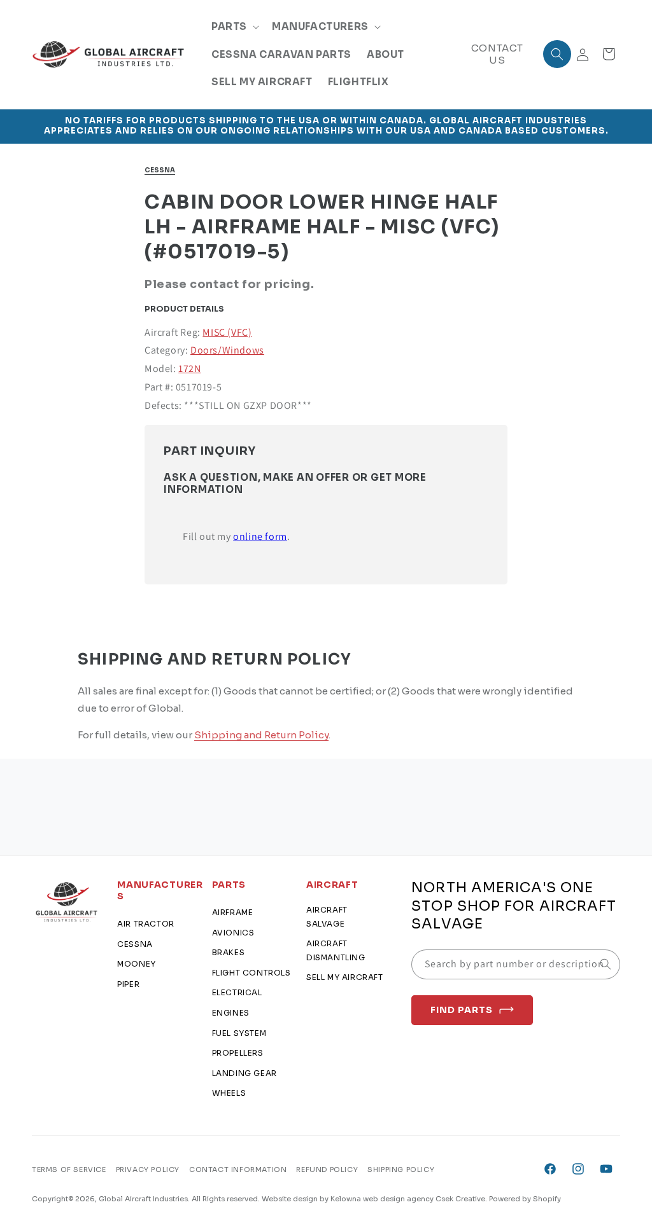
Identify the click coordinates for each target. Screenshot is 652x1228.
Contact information (238, 1169)
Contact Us (497, 54)
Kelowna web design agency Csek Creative (407, 1198)
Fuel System (239, 1033)
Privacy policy (148, 1169)
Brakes (228, 952)
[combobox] (516, 964)
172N (189, 368)
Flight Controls (251, 972)
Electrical (237, 992)
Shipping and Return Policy (261, 735)
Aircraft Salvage (327, 916)
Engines (231, 1013)
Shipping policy (400, 1169)
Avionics (233, 932)
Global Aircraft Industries (143, 1198)
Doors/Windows (227, 350)
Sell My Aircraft (344, 977)
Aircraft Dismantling (335, 950)
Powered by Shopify (525, 1198)
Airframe (232, 912)
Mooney (136, 964)
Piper (128, 984)
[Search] (606, 964)
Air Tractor (145, 923)
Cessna (160, 170)
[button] (234, 27)
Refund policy (327, 1169)
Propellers (238, 1053)
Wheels (229, 1093)
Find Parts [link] (461, 1010)
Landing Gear (244, 1073)
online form (260, 536)
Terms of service (69, 1169)
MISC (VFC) (227, 332)
